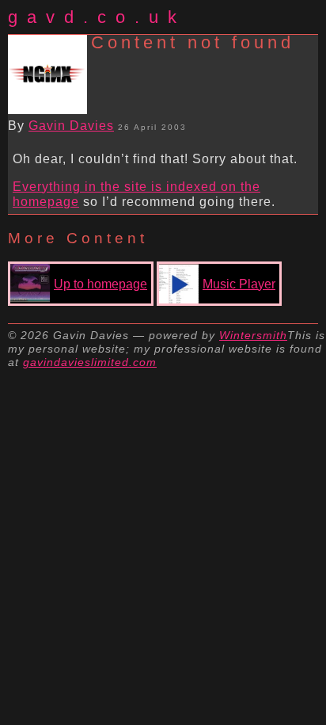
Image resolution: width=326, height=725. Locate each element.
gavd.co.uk (97, 17)
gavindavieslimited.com (90, 362)
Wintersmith (253, 335)
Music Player (239, 284)
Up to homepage (100, 284)
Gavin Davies (71, 125)
